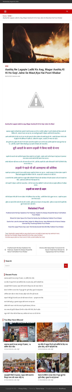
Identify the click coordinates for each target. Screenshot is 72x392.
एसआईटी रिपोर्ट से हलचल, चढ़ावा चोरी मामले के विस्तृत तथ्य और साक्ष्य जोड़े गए (23, 286)
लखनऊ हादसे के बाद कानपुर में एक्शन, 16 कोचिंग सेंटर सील (19, 278)
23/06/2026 (7, 349)
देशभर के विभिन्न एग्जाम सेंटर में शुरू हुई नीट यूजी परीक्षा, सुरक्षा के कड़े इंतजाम (23, 290)
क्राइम (6, 66)
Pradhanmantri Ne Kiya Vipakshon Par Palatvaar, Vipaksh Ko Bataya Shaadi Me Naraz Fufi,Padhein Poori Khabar (20, 250)
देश (44, 370)
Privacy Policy (23, 388)
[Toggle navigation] (5, 11)
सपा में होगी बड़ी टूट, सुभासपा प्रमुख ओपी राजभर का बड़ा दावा (19, 302)
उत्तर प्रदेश (7, 340)
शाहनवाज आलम (16, 76)
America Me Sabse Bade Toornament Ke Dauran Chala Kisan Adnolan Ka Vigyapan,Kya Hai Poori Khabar (51, 250)
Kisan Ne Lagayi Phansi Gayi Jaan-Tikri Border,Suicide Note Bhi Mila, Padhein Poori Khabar (36, 227)
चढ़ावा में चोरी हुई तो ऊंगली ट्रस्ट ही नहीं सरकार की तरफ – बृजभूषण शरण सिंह (23, 298)
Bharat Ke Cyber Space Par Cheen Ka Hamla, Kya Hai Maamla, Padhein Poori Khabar (36, 218)
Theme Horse (40, 388)
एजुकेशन (40, 370)
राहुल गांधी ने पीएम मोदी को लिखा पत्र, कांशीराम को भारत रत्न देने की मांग (22, 313)
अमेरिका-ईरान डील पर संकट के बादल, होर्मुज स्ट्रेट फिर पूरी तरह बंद (21, 294)
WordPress (62, 388)
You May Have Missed (13, 320)
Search (66, 266)
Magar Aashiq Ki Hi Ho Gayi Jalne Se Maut (30, 235)
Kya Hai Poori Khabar (11, 235)
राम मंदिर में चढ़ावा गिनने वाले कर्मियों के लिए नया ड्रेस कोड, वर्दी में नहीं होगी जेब (23, 282)
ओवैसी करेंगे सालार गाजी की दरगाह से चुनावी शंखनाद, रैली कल (19, 305)
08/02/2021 (8, 76)
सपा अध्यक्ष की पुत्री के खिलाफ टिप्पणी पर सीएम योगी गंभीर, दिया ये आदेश (22, 309)
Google (36, 230)
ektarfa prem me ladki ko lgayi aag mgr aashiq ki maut (43, 233)
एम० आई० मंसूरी (15, 349)
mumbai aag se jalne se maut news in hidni (17, 237)
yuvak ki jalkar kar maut (38, 237)
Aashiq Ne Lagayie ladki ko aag (18, 233)
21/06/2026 (7, 380)
